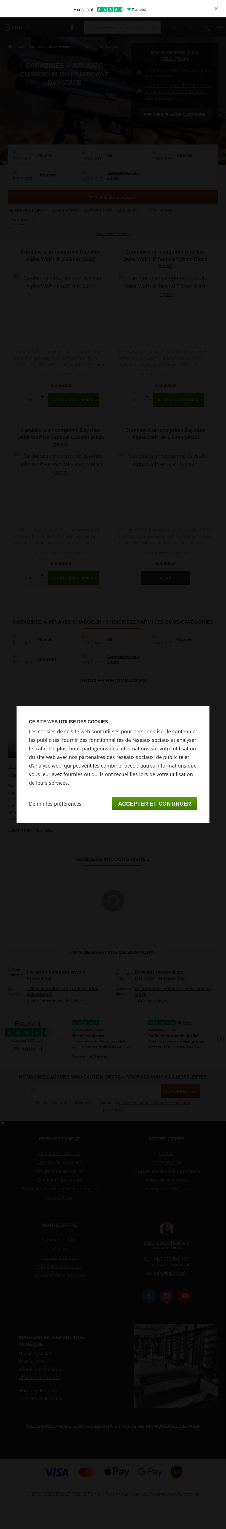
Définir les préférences (55, 803)
